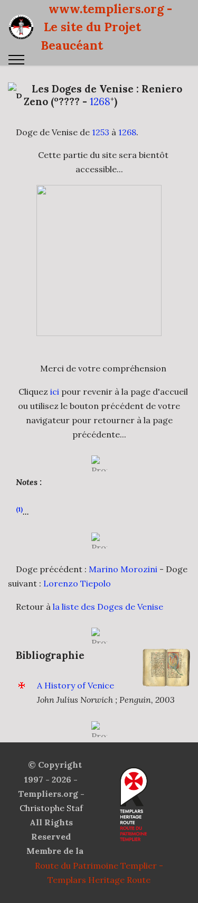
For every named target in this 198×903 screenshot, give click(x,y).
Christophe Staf (51, 808)
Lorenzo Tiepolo (77, 583)
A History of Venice (75, 685)
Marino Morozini (123, 569)
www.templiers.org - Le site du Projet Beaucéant (106, 27)
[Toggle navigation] (16, 59)
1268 (100, 101)
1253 (100, 132)
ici (54, 391)
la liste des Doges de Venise (108, 606)
